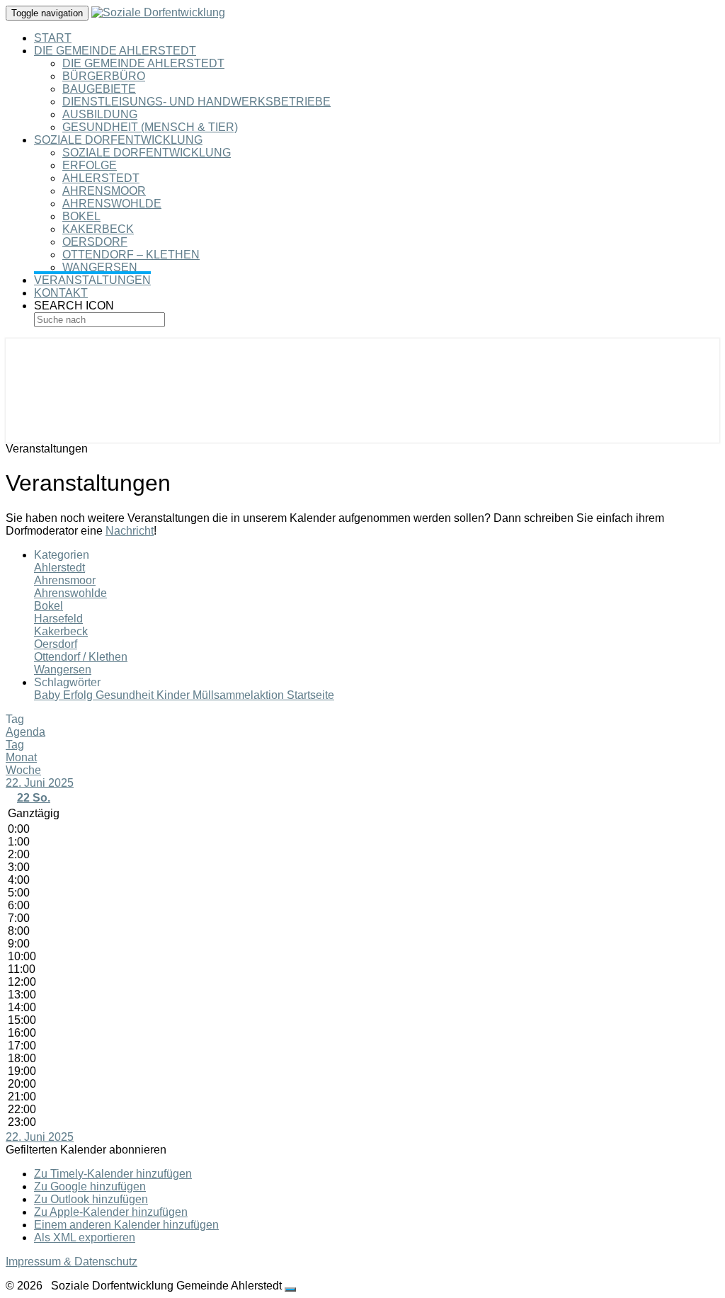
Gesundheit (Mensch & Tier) (150, 127)
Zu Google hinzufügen (90, 1186)
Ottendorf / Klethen (80, 657)
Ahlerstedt (100, 178)
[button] (86, 1150)
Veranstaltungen (92, 280)
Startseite (310, 695)
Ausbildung (99, 114)
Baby (48, 695)
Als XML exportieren (84, 1237)
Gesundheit (126, 695)
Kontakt (61, 293)
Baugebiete (99, 89)
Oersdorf (94, 242)
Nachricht (129, 531)
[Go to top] (290, 1289)
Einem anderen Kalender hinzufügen (126, 1225)
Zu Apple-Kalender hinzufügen (111, 1212)
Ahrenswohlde (111, 204)
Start (53, 38)
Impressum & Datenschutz (71, 1262)
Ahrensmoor (104, 191)
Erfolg (79, 695)
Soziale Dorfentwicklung (118, 140)
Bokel (81, 216)
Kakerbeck (98, 229)
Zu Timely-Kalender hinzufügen (113, 1174)
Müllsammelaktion (240, 695)
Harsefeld (58, 619)
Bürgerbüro (103, 76)
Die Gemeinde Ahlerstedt (115, 51)
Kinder (174, 695)
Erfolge (89, 165)
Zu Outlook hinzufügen (91, 1199)
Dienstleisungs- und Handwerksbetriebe (196, 102)
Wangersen (99, 267)
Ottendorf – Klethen (131, 255)
